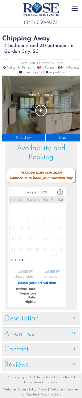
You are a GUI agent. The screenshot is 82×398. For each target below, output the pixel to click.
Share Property (32, 72)
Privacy (52, 382)
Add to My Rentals (19, 68)
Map (62, 137)
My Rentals (47, 68)
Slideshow (24, 137)
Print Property (70, 68)
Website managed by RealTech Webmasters (50, 392)
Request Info (57, 72)
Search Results (28, 63)
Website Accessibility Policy (25, 389)
